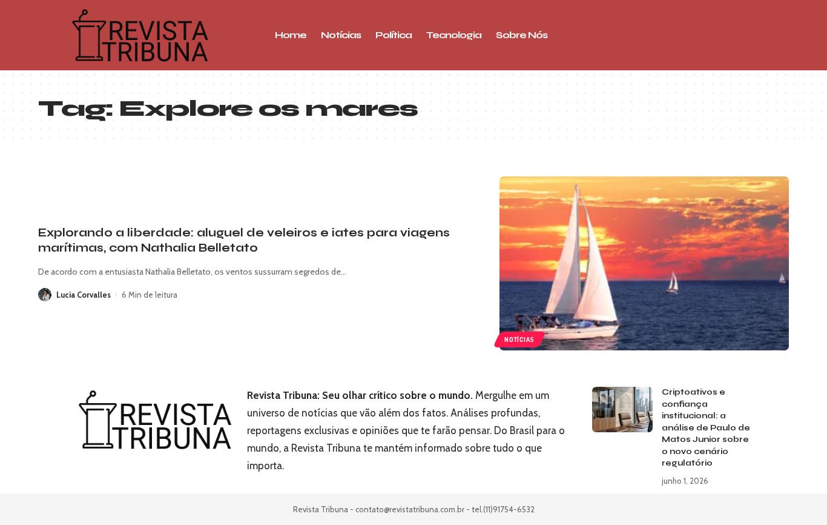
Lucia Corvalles (83, 294)
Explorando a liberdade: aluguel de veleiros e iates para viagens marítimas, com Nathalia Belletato (244, 240)
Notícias (519, 339)
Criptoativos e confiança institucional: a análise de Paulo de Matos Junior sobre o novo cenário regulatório (706, 427)
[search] (707, 35)
